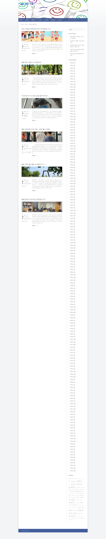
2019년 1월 (72, 304)
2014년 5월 (72, 454)
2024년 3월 (72, 138)
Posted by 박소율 (27, 48)
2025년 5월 (72, 100)
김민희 (73, 484)
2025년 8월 (72, 92)
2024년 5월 (72, 132)
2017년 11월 (72, 342)
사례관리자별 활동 (76, 491)
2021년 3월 (72, 234)
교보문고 (79, 478)
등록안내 (33, 19)
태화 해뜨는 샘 (81, 516)
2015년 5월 (72, 422)
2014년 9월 (72, 443)
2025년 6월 (72, 97)
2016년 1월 (72, 401)
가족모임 (71, 478)
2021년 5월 (72, 229)
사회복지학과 (77, 493)
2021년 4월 (72, 231)
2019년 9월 (72, 282)
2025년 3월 (72, 105)
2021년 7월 (72, 223)
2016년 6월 (72, 387)
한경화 (70, 518)
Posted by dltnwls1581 (27, 218)
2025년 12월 (72, 81)
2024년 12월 (72, 113)
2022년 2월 (72, 205)
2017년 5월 (72, 358)
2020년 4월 (72, 264)
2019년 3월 (72, 299)
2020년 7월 (72, 256)
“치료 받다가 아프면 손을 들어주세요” (34, 96)
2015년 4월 (72, 425)
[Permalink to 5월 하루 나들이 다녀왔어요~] (42, 69)
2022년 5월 (72, 197)
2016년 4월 (72, 392)
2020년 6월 (72, 258)
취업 (75, 510)
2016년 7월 (72, 384)
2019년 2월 (72, 301)
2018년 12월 (72, 307)
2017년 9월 (72, 347)
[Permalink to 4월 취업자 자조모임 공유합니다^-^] (42, 206)
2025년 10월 (72, 87)
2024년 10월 (72, 119)
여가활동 (72, 500)
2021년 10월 (72, 215)
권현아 (79, 481)
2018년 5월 (72, 325)
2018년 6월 (72, 323)
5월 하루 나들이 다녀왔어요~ (31, 62)
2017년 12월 (72, 339)
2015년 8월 (72, 414)
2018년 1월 (72, 336)
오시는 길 (40, 19)
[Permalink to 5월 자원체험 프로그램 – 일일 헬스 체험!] (42, 136)
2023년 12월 (72, 146)
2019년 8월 (72, 285)
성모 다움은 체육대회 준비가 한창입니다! (36, 29)
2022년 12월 (72, 178)
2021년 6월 (72, 226)
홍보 (71, 519)
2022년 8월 (72, 188)
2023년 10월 (72, 151)
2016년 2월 (72, 398)
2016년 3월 (72, 395)
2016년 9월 (72, 379)
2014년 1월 (72, 465)
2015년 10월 (72, 409)
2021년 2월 (72, 237)
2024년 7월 (72, 127)
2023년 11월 (72, 148)
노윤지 (78, 487)
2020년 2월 (72, 269)
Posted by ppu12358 (27, 183)
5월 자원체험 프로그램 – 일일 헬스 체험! (35, 129)
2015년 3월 (72, 427)
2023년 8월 (72, 156)
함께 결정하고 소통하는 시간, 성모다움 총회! (77, 37)
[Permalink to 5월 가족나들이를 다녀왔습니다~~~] (42, 171)
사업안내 (46, 19)
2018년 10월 (72, 312)
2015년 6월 (72, 419)
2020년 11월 (72, 245)
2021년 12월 (72, 210)
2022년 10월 (72, 183)
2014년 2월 (72, 462)
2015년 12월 (72, 403)
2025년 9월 (72, 89)
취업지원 (80, 513)
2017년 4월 (72, 360)
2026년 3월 (72, 73)
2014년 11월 (72, 438)
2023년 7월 (72, 159)
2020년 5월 (72, 261)
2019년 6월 (72, 290)
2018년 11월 (72, 309)
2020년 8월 (72, 253)
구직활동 (73, 481)
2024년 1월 (72, 143)
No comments (26, 46)
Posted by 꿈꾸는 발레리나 (27, 149)
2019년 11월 (72, 277)
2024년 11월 (72, 116)
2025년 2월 (72, 108)
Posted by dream (26, 81)
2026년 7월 (72, 62)
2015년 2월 (72, 430)
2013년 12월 (72, 468)
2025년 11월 (72, 84)
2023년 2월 (72, 172)
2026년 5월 (72, 68)
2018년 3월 (72, 331)
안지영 (81, 497)
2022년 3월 (72, 202)
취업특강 (72, 516)
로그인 (59, 19)
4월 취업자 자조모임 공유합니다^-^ (33, 199)
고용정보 (75, 478)
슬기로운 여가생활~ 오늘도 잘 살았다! (77, 41)
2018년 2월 (72, 333)
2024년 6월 (72, 129)
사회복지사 (72, 493)
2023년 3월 (72, 170)
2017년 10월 (72, 344)
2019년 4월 (72, 296)
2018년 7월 (72, 320)
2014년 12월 (72, 435)
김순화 (79, 484)
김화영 (72, 487)
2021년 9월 (72, 218)
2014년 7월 (72, 449)
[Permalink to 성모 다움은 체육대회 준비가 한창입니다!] (42, 36)
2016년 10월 (72, 376)
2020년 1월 (72, 272)
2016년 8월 (72, 382)
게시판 (27, 19)
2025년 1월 (72, 111)
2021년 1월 (72, 239)
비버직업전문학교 (75, 489)
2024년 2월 (72, 140)
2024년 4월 (72, 135)
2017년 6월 (72, 355)
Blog (26, 24)
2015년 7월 (72, 417)
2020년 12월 (72, 242)
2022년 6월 (72, 194)
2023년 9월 (72, 154)
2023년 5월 (72, 164)
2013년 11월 (72, 470)
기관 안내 (53, 19)
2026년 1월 (72, 78)
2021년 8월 (72, 221)
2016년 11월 (72, 374)
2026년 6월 (72, 65)
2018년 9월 (72, 315)
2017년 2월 (72, 366)
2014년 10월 (72, 441)
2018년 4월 (72, 328)
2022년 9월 (72, 186)
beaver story (24, 50)
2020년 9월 (72, 250)
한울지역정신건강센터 (76, 518)
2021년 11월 (72, 213)
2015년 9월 (72, 411)
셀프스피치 (74, 495)
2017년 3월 (72, 363)
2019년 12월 (72, 274)
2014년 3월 (72, 460)
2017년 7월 (72, 352)
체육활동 (79, 507)
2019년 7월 (72, 288)
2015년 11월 (72, 406)
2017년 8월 (72, 350)
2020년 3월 (72, 266)
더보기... (34, 53)
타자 (77, 516)
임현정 (71, 502)
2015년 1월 (72, 433)
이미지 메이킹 (79, 500)
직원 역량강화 (74, 507)
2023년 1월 (72, 175)
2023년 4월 (72, 167)
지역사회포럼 (80, 505)
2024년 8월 (72, 124)
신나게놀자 (73, 497)
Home (21, 19)
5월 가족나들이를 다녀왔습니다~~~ (34, 164)
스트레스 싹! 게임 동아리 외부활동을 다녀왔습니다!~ (77, 50)
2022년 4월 (72, 199)
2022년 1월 (72, 207)
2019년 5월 (72, 293)
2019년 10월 (72, 280)
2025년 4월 (72, 103)
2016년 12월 (72, 371)
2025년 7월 (72, 95)
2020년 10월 (72, 248)
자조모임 (77, 502)
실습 (77, 497)
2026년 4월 (72, 70)
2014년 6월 (72, 451)
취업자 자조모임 (24, 221)
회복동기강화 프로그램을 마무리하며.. (77, 54)
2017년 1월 (72, 368)
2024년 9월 (72, 121)
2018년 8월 (72, 317)
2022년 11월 (72, 180)
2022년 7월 (72, 191)
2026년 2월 (72, 76)
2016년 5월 (72, 390)
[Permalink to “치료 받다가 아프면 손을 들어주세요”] (42, 103)
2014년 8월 (72, 446)
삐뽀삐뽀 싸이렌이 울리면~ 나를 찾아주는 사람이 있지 (77, 46)
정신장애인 (74, 505)
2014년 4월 (72, 457)
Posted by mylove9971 (26, 116)
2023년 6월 (72, 162)
